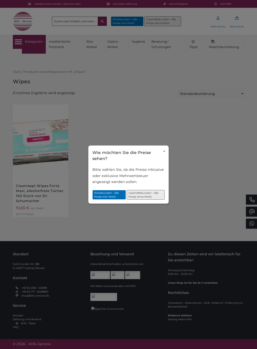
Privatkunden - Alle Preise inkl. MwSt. (106, 194)
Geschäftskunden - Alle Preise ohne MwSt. (143, 194)
